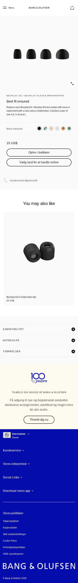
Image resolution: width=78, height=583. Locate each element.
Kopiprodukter (10, 527)
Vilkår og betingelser (13, 554)
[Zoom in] (39, 48)
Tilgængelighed (11, 521)
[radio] (39, 128)
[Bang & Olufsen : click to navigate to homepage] (39, 8)
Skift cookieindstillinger (14, 534)
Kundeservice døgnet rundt (23, 180)
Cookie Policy (10, 540)
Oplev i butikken (39, 152)
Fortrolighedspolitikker (14, 547)
